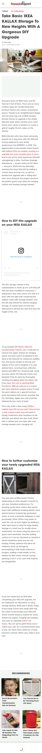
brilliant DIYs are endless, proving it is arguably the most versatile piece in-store (20, 153)
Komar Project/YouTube (32, 492)
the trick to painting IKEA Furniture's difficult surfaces (18, 385)
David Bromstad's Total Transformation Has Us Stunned (9, 702)
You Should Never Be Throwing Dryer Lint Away (31, 701)
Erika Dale (7, 42)
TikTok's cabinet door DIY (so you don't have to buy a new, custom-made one (21, 409)
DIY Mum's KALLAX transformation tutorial (17, 348)
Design (5, 11)
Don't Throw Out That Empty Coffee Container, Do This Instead (31, 734)
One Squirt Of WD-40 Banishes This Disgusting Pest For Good (10, 734)
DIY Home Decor (17, 11)
